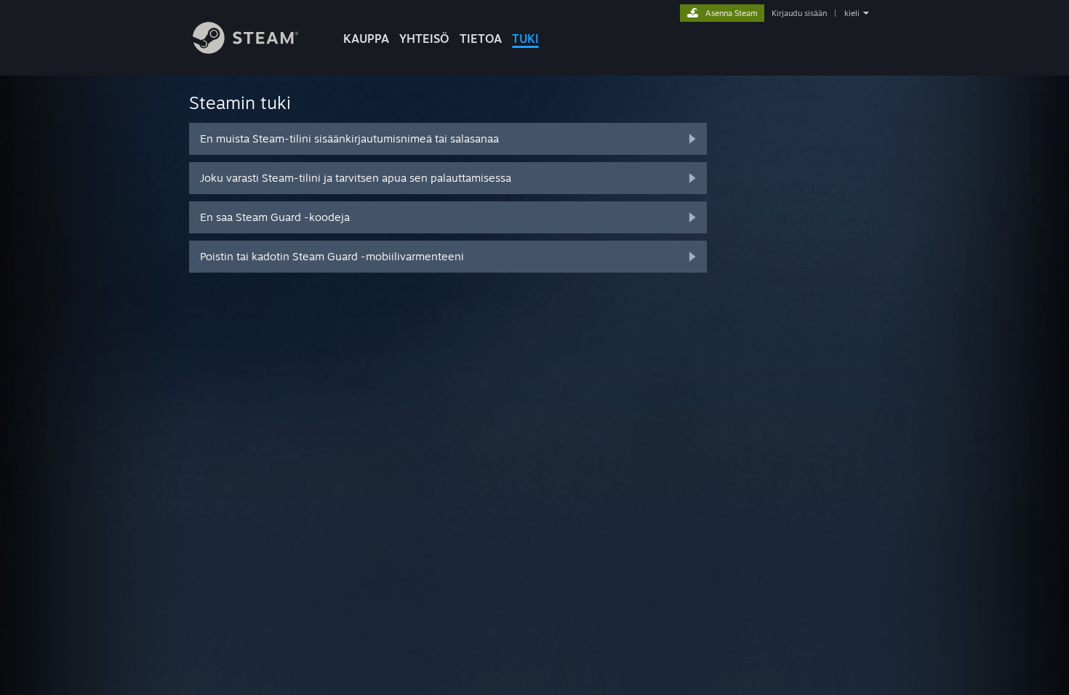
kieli (852, 13)
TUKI (525, 38)
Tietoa (481, 38)
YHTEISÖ (424, 38)
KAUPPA (366, 38)
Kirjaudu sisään (799, 13)
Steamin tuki (240, 102)
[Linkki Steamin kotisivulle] (245, 50)
